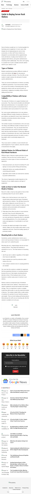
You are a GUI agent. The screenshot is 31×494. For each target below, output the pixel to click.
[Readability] (7, 2)
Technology (5, 11)
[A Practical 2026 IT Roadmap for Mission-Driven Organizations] (5, 414)
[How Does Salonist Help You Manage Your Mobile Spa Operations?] (5, 400)
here (15, 73)
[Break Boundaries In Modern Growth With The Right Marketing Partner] (5, 428)
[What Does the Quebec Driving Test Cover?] (5, 443)
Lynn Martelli (7, 24)
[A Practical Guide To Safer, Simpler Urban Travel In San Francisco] (5, 421)
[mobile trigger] (3, 2)
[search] (21, 1)
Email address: (15, 360)
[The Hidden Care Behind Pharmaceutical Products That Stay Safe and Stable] (5, 436)
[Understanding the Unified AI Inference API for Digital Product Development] (5, 450)
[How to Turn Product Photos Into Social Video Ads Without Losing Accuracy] (5, 393)
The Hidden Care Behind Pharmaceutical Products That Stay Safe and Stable (19, 435)
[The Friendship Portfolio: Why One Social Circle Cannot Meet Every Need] (5, 472)
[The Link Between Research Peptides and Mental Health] (5, 457)
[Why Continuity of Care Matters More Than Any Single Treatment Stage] (5, 407)
